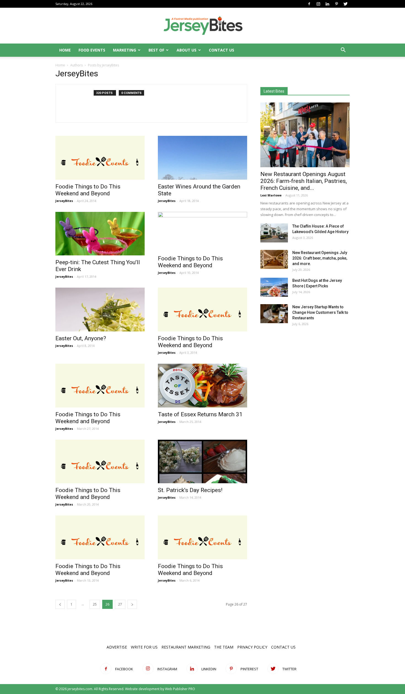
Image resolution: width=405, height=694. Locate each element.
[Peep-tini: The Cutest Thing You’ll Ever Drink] (100, 234)
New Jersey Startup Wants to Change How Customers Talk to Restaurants (320, 312)
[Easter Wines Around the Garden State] (202, 158)
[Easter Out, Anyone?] (100, 309)
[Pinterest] (336, 4)
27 (120, 604)
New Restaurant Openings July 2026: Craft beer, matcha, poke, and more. (319, 258)
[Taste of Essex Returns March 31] (202, 385)
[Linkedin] (327, 4)
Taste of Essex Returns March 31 (200, 414)
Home (65, 50)
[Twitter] (345, 4)
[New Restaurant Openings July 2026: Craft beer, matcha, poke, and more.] (274, 259)
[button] (343, 50)
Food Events (92, 50)
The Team (223, 647)
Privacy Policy (252, 647)
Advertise (117, 647)
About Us (186, 50)
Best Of (156, 50)
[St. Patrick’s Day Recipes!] (202, 462)
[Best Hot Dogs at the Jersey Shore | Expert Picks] (274, 287)
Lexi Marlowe (271, 195)
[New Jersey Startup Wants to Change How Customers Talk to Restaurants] (274, 313)
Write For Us (144, 647)
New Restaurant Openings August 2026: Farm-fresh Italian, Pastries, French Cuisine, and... (303, 181)
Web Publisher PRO (180, 689)
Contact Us (221, 50)
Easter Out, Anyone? (80, 338)
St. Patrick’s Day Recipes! (190, 490)
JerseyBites (64, 201)
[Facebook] (309, 4)
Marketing (124, 50)
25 (95, 604)
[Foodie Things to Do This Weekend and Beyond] (100, 158)
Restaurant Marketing (185, 647)
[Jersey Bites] (202, 25)
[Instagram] (318, 4)
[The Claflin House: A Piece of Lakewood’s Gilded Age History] (274, 232)
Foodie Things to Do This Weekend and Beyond (87, 190)
